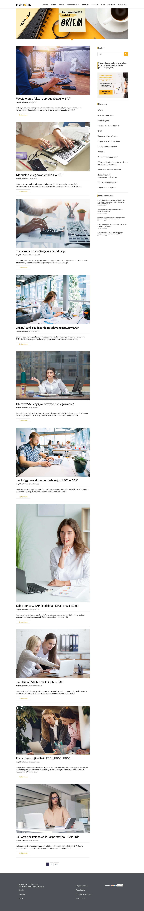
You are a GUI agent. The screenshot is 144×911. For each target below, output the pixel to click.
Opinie (21, 890)
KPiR (99, 131)
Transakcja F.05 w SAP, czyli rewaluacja (41, 251)
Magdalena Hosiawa (22, 102)
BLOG (103, 5)
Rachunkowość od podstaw (109, 169)
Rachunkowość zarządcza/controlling (107, 176)
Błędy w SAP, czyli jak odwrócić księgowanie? (45, 404)
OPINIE (61, 5)
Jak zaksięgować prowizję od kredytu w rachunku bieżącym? (110, 210)
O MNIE (53, 5)
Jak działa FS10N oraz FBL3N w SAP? (40, 682)
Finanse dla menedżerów (108, 125)
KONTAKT (111, 5)
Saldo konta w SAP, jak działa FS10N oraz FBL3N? (47, 605)
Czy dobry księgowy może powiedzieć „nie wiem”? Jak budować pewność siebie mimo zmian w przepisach (111, 202)
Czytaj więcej (23, 115)
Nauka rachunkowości (107, 146)
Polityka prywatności (84, 894)
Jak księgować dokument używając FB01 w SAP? (47, 480)
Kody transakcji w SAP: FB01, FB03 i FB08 (43, 758)
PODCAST (94, 5)
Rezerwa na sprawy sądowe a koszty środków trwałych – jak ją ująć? (112, 225)
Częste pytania (81, 886)
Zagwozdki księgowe (106, 187)
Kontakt (22, 894)
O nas (21, 899)
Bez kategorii (103, 120)
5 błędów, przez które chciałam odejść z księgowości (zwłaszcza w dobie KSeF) (110, 233)
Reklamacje (80, 898)
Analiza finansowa (105, 115)
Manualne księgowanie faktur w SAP (39, 175)
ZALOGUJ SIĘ (122, 5)
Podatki (101, 151)
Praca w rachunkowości (107, 157)
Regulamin (80, 890)
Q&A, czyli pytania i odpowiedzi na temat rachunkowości (112, 163)
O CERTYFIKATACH (73, 5)
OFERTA (45, 5)
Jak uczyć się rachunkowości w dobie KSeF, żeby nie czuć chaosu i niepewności (111, 217)
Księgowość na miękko (107, 136)
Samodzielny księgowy (107, 182)
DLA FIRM (85, 5)
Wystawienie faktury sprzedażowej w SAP (43, 98)
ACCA (100, 110)
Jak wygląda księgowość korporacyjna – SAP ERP (47, 837)
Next (56, 864)
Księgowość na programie (108, 141)
